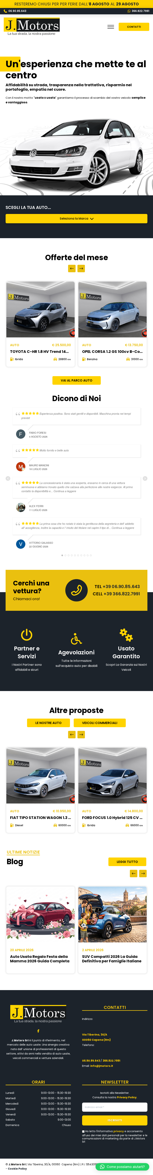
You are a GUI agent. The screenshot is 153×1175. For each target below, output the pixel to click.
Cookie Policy (17, 1169)
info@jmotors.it (101, 1066)
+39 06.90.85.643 (121, 587)
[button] (111, 27)
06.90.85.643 (91, 1061)
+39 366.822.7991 (122, 594)
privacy (118, 1131)
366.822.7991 (111, 1061)
